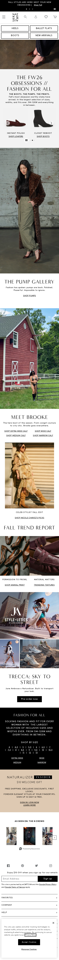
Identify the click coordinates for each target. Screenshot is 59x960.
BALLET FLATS (44, 28)
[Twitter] (36, 867)
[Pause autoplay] (55, 9)
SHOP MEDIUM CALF (16, 436)
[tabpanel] (29, 4)
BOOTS (15, 36)
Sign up (47, 879)
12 (30, 753)
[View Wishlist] (46, 17)
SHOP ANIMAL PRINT (15, 585)
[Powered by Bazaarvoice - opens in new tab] (29, 849)
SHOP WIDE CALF (43, 431)
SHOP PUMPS (29, 296)
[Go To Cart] (55, 17)
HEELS (15, 28)
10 (43, 750)
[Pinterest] (22, 867)
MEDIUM (17, 763)
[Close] (53, 923)
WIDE (41, 758)
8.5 (22, 750)
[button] (29, 802)
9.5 (35, 750)
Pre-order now (29, 699)
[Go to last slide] (7, 123)
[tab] (31, 140)
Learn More (46, 5)
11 (23, 753)
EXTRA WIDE (17, 758)
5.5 (29, 747)
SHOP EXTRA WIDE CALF (16, 431)
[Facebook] (8, 867)
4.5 (16, 747)
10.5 (50, 750)
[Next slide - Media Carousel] (54, 838)
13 (37, 753)
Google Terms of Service (15, 887)
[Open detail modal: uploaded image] (29, 836)
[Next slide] (51, 123)
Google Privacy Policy (47, 884)
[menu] (4, 18)
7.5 (9, 750)
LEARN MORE (29, 805)
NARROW (41, 763)
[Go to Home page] (15, 17)
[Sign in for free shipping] (36, 17)
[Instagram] (50, 867)
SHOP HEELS (16, 137)
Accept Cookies (29, 942)
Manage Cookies (29, 949)
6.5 (43, 747)
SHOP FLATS (43, 137)
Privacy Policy (30, 935)
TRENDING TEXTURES (44, 585)
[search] (25, 18)
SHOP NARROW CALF (43, 436)
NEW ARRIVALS (44, 36)
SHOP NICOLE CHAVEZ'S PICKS (29, 518)
